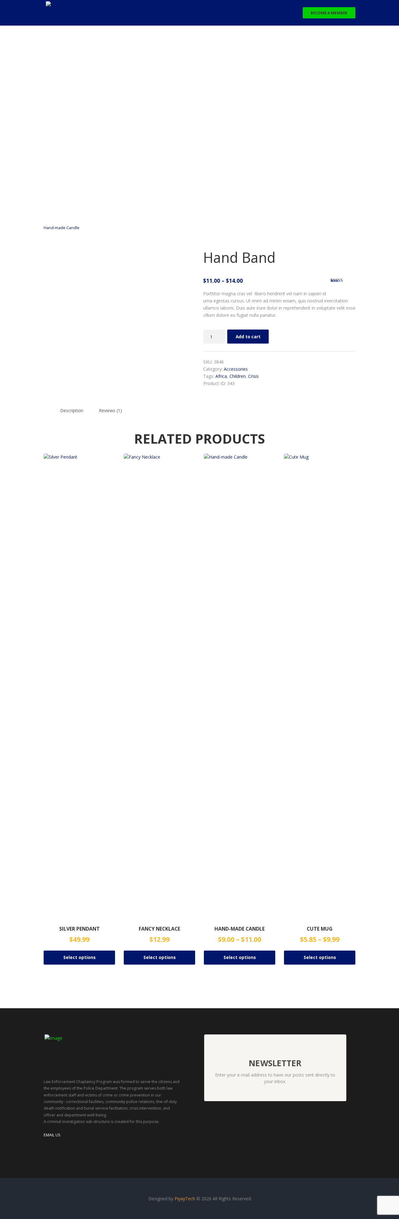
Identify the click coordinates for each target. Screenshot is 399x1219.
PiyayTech (185, 1199)
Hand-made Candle (61, 227)
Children (237, 376)
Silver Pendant (79, 928)
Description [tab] (71, 410)
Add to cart (248, 337)
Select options (79, 957)
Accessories (236, 369)
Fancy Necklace (159, 928)
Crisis (253, 376)
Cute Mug (320, 928)
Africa (221, 376)
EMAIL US (52, 1135)
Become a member (328, 13)
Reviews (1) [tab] (110, 410)
